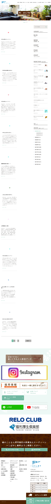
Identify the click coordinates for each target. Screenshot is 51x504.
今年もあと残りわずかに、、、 (8, 132)
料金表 (2, 473)
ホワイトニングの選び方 (37, 64)
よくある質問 (4, 471)
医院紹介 (3, 460)
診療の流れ (3, 469)
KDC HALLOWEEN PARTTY (7, 319)
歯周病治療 (13, 475)
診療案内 (31, 2)
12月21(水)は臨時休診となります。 (39, 100)
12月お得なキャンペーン (5, 101)
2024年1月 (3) (39, 134)
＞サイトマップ (3, 501)
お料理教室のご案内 (5, 225)
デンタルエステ (14, 462)
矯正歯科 (12, 465)
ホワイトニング (14, 460)
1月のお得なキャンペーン (6, 39)
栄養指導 (12, 471)
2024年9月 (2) (39, 133)
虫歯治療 (12, 473)
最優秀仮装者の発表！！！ (6, 163)
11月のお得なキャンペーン (7, 255)
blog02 (4, 26)
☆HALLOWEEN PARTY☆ (7, 194)
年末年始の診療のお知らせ (7, 70)
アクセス (3, 467)
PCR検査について (36, 105)
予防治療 (12, 477)
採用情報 (3, 475)
